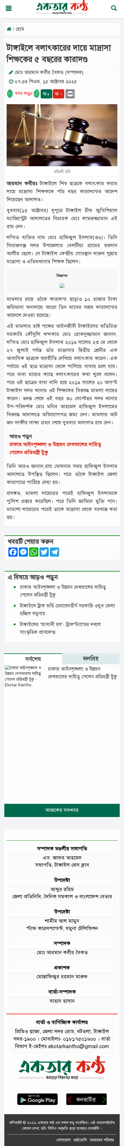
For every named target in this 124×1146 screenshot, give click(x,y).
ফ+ (46, 94)
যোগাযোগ (64, 1140)
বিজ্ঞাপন (62, 276)
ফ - (58, 94)
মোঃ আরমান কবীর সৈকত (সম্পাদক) (49, 72)
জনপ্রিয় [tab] (91, 658)
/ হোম (17, 29)
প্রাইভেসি (80, 1140)
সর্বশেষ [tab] (33, 659)
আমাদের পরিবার (102, 1140)
